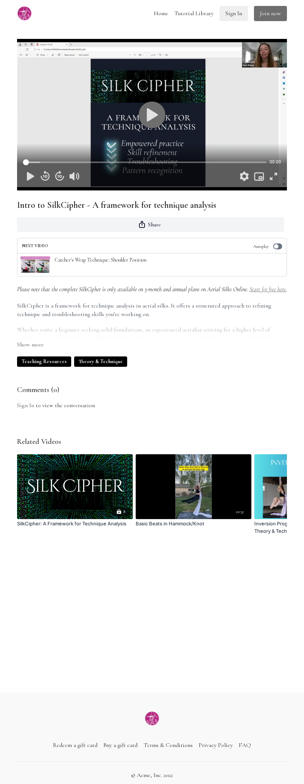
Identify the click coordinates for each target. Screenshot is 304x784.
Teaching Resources (44, 361)
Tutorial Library (194, 13)
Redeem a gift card (75, 745)
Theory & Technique (101, 361)
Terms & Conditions (168, 745)
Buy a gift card (120, 745)
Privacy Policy (216, 745)
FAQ (245, 745)
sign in (25, 405)
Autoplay (261, 246)
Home (161, 13)
